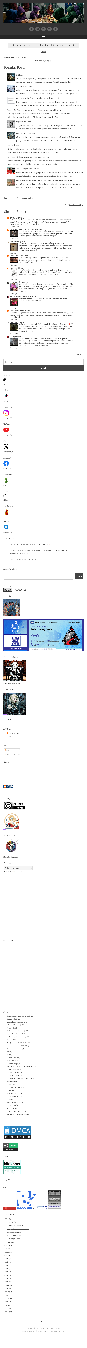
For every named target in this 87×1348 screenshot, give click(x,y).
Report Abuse (8, 538)
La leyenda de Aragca (14, 1232)
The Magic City (25, 270)
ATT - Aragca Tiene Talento (28, 169)
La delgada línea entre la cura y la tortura (36, 284)
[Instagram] (50, 28)
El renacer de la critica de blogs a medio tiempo (28, 157)
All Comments (11, 755)
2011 (6, 1262)
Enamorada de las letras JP (23, 296)
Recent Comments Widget (76, 205)
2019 (7, 1288)
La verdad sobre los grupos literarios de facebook (37, 98)
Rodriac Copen (17, 322)
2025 (7, 1308)
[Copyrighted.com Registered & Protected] (10, 1150)
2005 (7, 1219)
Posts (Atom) (21, 57)
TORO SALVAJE (17, 218)
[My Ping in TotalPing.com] (54, 1208)
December (10, 1222)
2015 (7, 1275)
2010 (7, 1259)
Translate (19, 871)
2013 (7, 1269)
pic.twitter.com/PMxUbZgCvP (19, 553)
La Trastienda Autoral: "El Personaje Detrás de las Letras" (43, 324)
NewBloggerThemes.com (57, 1331)
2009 (7, 1255)
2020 (7, 1292)
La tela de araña (14, 145)
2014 (7, 1272)
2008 (7, 1252)
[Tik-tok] (55, 28)
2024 (7, 1305)
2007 (7, 1249)
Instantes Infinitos (24, 86)
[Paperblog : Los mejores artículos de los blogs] (42, 1208)
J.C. (10, 736)
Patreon (9, 719)
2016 (7, 1278)
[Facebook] (32, 28)
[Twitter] (44, 28)
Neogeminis (16, 336)
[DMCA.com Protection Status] (17, 1139)
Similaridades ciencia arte (15, 1235)
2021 (7, 1295)
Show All (80, 354)
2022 (7, 1298)
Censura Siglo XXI (19, 241)
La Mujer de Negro (19, 282)
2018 (7, 1285)
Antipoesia (10, 1242)
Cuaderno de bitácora (20, 311)
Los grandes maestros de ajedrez (18, 1229)
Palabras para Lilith (13, 1239)
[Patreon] (38, 28)
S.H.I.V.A (19, 75)
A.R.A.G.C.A (42, 1328)
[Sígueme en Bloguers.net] (26, 1208)
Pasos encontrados (19, 256)
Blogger (48, 61)
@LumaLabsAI (36, 550)
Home (43, 52)
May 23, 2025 (32, 559)
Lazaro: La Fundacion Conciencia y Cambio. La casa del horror (34, 110)
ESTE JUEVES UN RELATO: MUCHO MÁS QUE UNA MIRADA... (44, 243)
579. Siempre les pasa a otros (31, 231)
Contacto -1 (15, 313)
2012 (7, 1265)
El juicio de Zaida (23, 122)
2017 (6, 1282)
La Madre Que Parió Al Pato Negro (26, 229)
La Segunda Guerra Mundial (16, 1225)
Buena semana (25, 298)
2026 (7, 1312)
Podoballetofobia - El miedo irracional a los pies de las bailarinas (44, 180)
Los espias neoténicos (26, 133)
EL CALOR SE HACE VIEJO (20, 220)
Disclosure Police (8, 941)
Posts (8, 750)
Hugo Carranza (14, 733)
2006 (7, 1245)
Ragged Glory (16, 268)
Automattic (32, 1331)
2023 (7, 1302)
